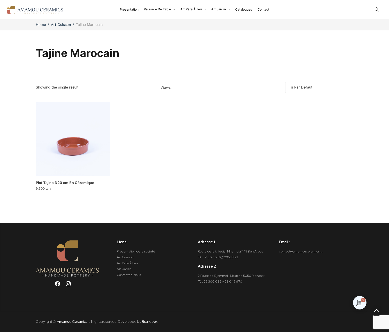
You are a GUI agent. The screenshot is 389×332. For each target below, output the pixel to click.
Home (41, 24)
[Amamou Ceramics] (35, 9)
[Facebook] (60, 286)
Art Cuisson (61, 24)
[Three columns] (176, 87)
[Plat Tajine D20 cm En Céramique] (73, 139)
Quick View (100, 112)
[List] (201, 87)
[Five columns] (193, 87)
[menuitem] (129, 9)
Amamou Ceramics (72, 321)
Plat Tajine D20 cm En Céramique (65, 182)
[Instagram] (71, 286)
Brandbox (150, 321)
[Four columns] (183, 87)
